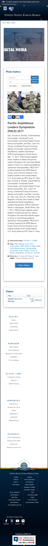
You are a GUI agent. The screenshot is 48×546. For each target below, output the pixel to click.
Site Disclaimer (14, 495)
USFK (22, 246)
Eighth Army (13, 404)
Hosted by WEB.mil (23, 534)
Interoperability (31, 248)
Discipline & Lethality (29, 487)
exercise (37, 253)
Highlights (13, 357)
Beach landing (20, 248)
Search (34, 77)
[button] (10, 4)
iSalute (32, 497)
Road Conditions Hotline (32, 502)
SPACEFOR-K (14, 420)
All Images (13, 86)
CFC (31, 244)
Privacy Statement (15, 492)
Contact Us (14, 444)
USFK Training (14, 384)
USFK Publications (13, 437)
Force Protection (32, 500)
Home (14, 320)
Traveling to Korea (13, 377)
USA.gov (29, 477)
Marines (21, 244)
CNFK (14, 410)
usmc (27, 244)
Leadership (14, 327)
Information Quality (33, 495)
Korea (21, 250)
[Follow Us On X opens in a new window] (12, 521)
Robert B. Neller (30, 246)
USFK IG (14, 380)
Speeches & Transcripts (13, 353)
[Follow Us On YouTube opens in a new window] (17, 521)
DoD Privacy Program (15, 500)
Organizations (14, 330)
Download (38, 300)
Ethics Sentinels (29, 484)
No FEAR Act (29, 482)
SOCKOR (13, 417)
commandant (14, 246)
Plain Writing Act (14, 502)
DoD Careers (16, 484)
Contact (16, 477)
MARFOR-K (14, 414)
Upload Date (26, 86)
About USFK (13, 323)
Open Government (29, 479)
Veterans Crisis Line (14, 447)
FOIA (32, 492)
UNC (16, 244)
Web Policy (14, 497)
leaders (26, 250)
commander (14, 250)
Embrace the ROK (13, 441)
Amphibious (20, 253)
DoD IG (16, 482)
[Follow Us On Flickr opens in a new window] (23, 521)
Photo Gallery (24, 265)
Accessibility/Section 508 (14, 505)
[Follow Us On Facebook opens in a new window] (6, 521)
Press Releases (13, 350)
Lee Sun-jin (29, 253)
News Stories (13, 347)
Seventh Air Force (13, 407)
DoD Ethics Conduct (29, 489)
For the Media (14, 360)
